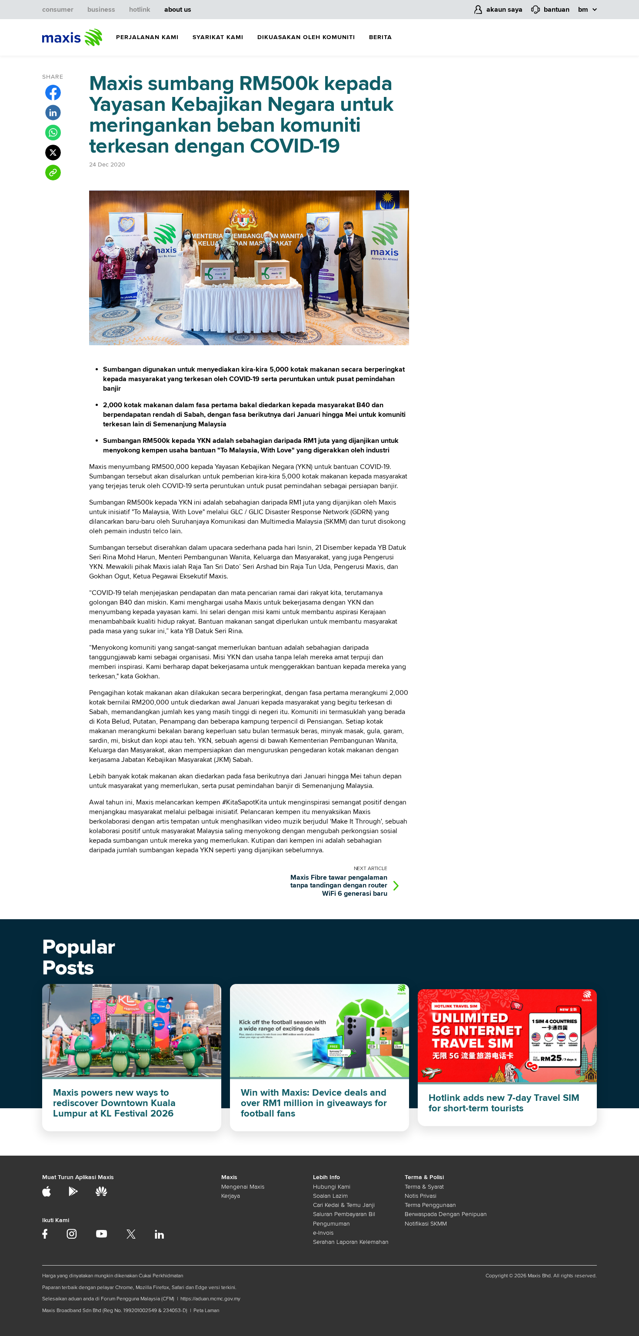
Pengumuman (331, 1223)
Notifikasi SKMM (426, 1223)
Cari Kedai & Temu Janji (344, 1205)
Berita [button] (380, 37)
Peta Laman (206, 1310)
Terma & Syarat (424, 1186)
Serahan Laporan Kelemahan (351, 1242)
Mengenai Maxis (242, 1186)
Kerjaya (230, 1196)
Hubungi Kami (331, 1186)
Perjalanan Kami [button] (147, 37)
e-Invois (323, 1232)
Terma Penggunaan (430, 1205)
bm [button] (583, 9)
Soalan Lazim (330, 1196)
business (101, 9)
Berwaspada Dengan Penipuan (446, 1214)
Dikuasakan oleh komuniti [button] (306, 37)
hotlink (139, 9)
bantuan (556, 9)
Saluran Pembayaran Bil (344, 1214)
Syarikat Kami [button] (218, 37)
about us (177, 9)
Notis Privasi (420, 1196)
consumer (57, 9)
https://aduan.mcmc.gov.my (210, 1299)
